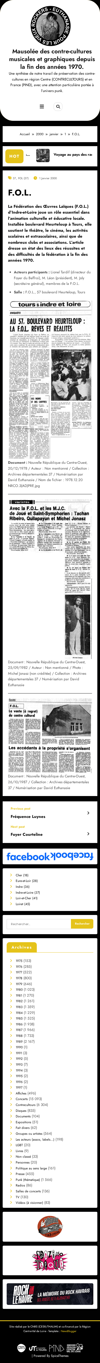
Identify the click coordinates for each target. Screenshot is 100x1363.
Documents (23, 1116)
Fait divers (23, 1127)
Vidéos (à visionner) (29, 1202)
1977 (19, 972)
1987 (19, 1030)
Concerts (22, 1099)
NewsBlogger (69, 1331)
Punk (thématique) (28, 1179)
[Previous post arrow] (88, 813)
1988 (19, 1035)
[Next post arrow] (88, 834)
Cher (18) (22, 875)
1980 (19, 989)
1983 (19, 1007)
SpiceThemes (60, 1355)
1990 (19, 1047)
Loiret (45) (23, 904)
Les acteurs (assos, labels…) (35, 1139)
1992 (19, 1058)
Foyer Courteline (27, 834)
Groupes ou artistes (29, 1133)
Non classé (23, 1156)
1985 (19, 1018)
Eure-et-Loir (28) (27, 880)
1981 (19, 995)
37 (14, 178)
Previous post (20, 808)
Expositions (23, 1122)
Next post (18, 827)
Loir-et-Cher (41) (27, 898)
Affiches (21, 1093)
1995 (19, 1076)
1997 (19, 1087)
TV (17, 1197)
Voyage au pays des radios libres (60, 154)
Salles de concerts (28, 1191)
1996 (19, 1082)
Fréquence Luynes (28, 817)
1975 (19, 960)
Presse (20, 1174)
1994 (19, 1070)
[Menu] (42, 106)
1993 (19, 1064)
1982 (19, 1001)
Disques (21, 1110)
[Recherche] (58, 106)
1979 (19, 984)
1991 (19, 1053)
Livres (19, 1151)
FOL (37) (23, 178)
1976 (19, 966)
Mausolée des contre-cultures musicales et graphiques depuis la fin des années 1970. (52, 59)
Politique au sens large (31, 1168)
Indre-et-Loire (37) (28, 892)
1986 (19, 1024)
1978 (19, 978)
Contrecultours (25, 1104)
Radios (20, 1185)
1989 (19, 1041)
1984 (19, 1012)
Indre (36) (23, 886)
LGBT (19, 1145)
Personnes (23, 1162)
